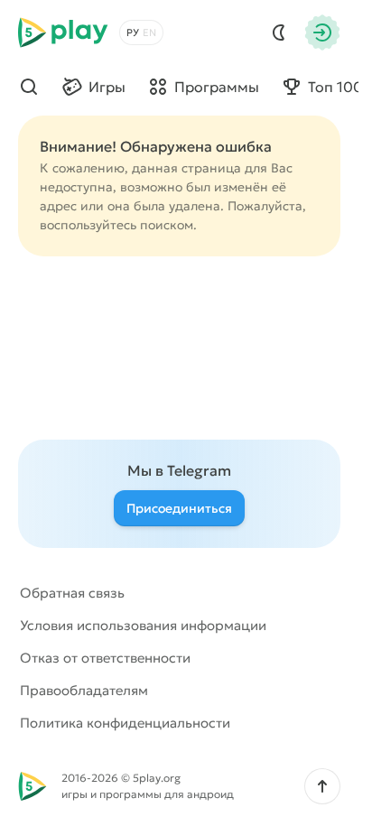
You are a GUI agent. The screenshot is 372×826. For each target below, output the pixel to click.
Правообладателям (84, 690)
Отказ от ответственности (105, 657)
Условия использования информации (143, 625)
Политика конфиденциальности (125, 722)
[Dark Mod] (279, 32)
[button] (322, 786)
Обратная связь (72, 592)
